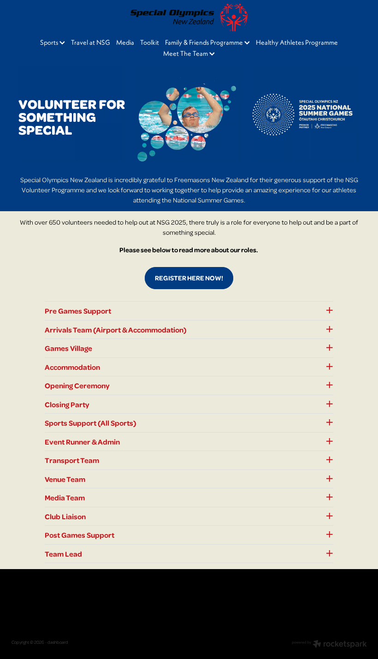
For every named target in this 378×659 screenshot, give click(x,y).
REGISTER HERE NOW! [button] (189, 277)
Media (125, 42)
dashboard (57, 642)
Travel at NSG (90, 42)
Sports (49, 42)
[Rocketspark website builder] (329, 645)
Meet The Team (186, 53)
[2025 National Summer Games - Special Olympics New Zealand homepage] (189, 17)
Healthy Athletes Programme (297, 42)
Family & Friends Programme (204, 42)
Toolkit (149, 42)
